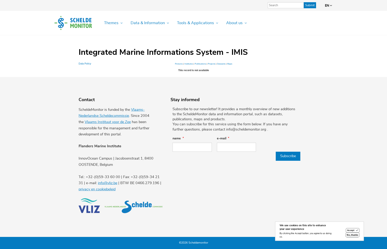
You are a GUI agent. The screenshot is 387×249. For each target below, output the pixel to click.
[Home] (73, 23)
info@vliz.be (107, 183)
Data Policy (85, 63)
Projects (211, 64)
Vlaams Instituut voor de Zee (108, 122)
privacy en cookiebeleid (97, 189)
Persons (179, 64)
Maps (229, 64)
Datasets (221, 64)
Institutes (188, 64)
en (327, 5)
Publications (200, 64)
